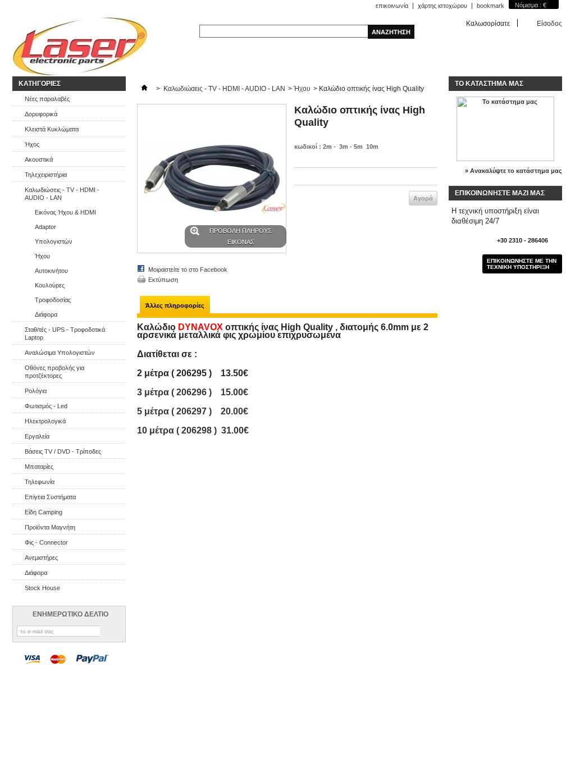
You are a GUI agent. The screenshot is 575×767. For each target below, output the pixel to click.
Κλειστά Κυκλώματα (52, 129)
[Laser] (80, 46)
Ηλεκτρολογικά (45, 421)
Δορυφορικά (41, 114)
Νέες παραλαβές (47, 98)
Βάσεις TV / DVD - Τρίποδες (63, 451)
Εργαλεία (37, 436)
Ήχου (42, 256)
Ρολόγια (36, 390)
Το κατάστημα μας (489, 84)
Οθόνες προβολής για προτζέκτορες (54, 371)
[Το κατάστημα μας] (505, 159)
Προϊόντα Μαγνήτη (50, 527)
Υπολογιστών (53, 241)
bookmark (490, 5)
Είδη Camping (43, 512)
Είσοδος (549, 23)
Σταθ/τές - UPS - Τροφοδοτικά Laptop (65, 333)
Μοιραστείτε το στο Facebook (187, 269)
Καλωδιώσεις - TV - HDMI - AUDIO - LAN (62, 193)
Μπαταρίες (39, 466)
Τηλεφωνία (39, 481)
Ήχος (32, 144)
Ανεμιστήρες (41, 557)
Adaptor (45, 226)
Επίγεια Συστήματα (50, 497)
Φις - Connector (46, 542)
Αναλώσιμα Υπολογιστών (60, 352)
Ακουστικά (39, 159)
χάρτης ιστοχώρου (442, 5)
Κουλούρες (50, 285)
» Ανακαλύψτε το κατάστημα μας (513, 170)
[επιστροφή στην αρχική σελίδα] (144, 89)
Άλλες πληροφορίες (174, 305)
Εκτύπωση (163, 279)
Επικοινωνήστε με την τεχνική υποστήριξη (521, 264)
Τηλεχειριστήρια (46, 174)
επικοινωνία (392, 5)
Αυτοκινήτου (51, 270)
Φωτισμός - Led (46, 406)
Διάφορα (46, 314)
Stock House (42, 588)
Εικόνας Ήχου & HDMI (65, 212)
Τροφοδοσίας (53, 299)
